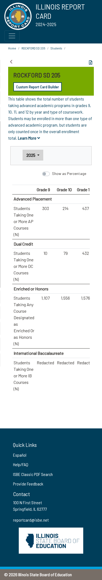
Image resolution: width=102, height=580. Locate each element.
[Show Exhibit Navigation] (11, 61)
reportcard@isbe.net (31, 519)
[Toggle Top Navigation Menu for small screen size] (12, 35)
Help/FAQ (20, 464)
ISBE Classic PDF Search (33, 474)
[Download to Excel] (90, 62)
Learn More (27, 137)
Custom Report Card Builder (37, 86)
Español (19, 454)
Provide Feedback (28, 483)
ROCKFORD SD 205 (33, 48)
